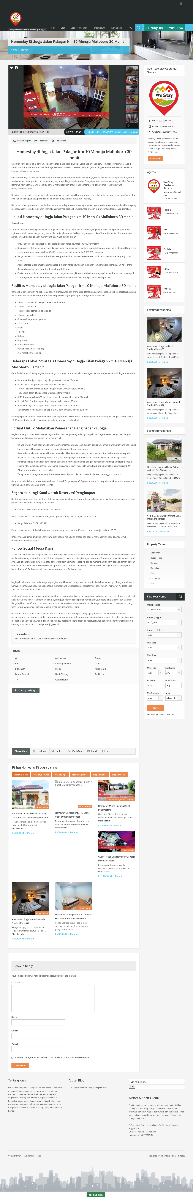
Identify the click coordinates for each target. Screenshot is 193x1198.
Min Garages (153, 693)
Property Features (41, 775)
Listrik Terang (61, 674)
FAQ (130, 27)
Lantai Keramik (22, 674)
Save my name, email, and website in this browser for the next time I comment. (52, 1057)
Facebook (41, 751)
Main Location (153, 605)
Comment (17, 982)
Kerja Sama (116, 27)
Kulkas (58, 669)
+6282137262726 (170, 214)
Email (94, 751)
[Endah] (154, 252)
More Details (18, 828)
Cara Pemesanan (79, 27)
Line (108, 751)
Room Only (155, 578)
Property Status (100, 775)
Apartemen (155, 553)
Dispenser (20, 669)
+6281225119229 (170, 253)
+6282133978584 (170, 233)
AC (16, 658)
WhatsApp (77, 751)
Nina (166, 268)
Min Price (151, 643)
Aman (98, 658)
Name (15, 1017)
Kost (152, 573)
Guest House (156, 558)
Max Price (152, 655)
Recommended (21, 775)
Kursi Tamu (100, 669)
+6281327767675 (170, 273)
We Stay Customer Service (169, 185)
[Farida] (154, 213)
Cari (132, 1086)
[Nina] (154, 272)
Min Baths (170, 668)
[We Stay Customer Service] (154, 186)
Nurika (167, 288)
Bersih (18, 663)
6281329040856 (166, 121)
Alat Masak (60, 658)
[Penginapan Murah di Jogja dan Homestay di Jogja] (15, 21)
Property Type (60, 775)
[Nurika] (154, 292)
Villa (152, 583)
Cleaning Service (63, 663)
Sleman (24, 49)
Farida (167, 209)
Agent (168, 693)
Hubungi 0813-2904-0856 (164, 28)
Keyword (151, 680)
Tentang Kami (99, 27)
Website (15, 1044)
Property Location (80, 775)
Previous (11, 97)
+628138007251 (170, 292)
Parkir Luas (100, 674)
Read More (174, 357)
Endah (167, 249)
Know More (155, 158)
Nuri (165, 229)
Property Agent (118, 775)
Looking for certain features (161, 714)
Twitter (59, 751)
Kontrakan (154, 568)
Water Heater (61, 680)
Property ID (170, 680)
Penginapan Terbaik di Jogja (172, 1156)
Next (121, 97)
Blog (63, 27)
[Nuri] (154, 233)
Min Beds (151, 668)
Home (52, 27)
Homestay (154, 563)
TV (16, 680)
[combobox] (164, 609)
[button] (11, 69)
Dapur (98, 663)
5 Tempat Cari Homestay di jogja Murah (88, 1088)
